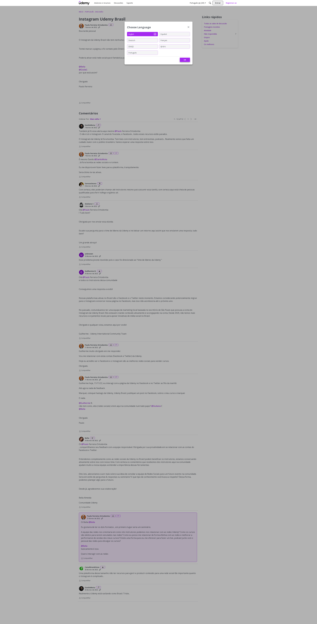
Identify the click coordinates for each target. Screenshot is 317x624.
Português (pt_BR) (197, 3)
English (131, 34)
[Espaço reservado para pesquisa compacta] (210, 3)
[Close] (188, 27)
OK (185, 60)
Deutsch (131, 40)
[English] (84, 3)
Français (163, 40)
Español (163, 34)
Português (132, 52)
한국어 (163, 46)
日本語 (131, 46)
